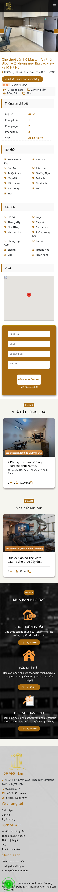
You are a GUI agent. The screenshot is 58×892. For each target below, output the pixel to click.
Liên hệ (6, 814)
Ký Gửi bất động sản (13, 831)
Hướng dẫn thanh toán (15, 870)
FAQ (4, 844)
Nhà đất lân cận (29, 508)
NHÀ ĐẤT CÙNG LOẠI (29, 412)
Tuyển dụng (8, 819)
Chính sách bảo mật (13, 861)
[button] (29, 642)
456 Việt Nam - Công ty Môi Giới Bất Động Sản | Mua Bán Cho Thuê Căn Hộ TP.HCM (29, 886)
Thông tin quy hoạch (13, 835)
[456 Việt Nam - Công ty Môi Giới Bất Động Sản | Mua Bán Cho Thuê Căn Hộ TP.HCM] (8, 6)
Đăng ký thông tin (29, 379)
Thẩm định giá (10, 840)
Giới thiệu (7, 810)
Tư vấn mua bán (11, 849)
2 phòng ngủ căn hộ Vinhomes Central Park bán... (36, 559)
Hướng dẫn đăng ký (13, 866)
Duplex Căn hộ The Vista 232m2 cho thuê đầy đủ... (32, 464)
